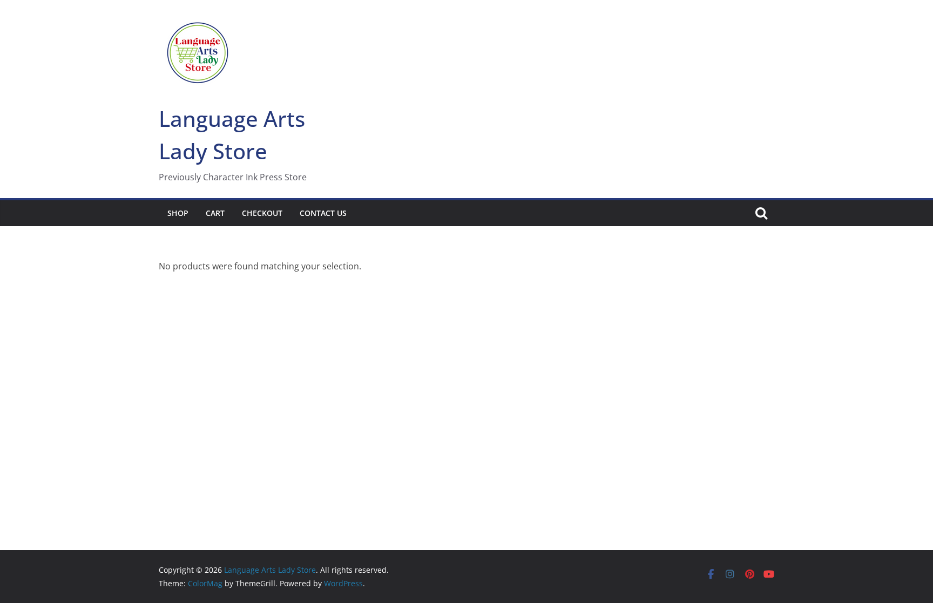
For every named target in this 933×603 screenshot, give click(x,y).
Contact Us (323, 213)
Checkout (262, 213)
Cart (215, 213)
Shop (177, 213)
